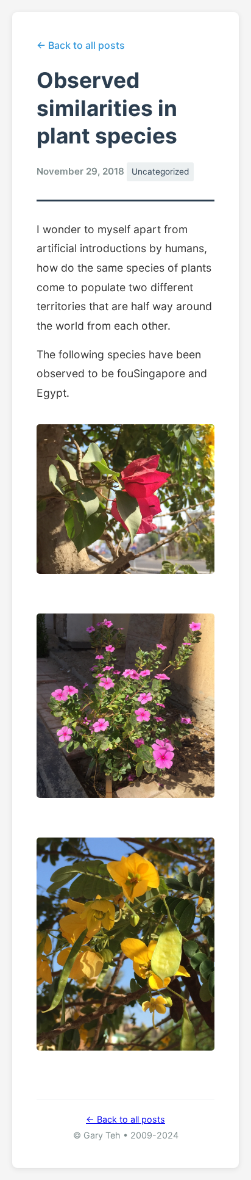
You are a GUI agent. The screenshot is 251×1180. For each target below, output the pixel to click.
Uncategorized (160, 171)
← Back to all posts (81, 45)
